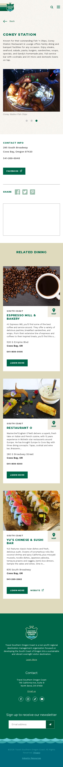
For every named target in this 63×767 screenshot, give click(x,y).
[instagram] (28, 699)
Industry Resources (31, 758)
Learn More (17, 363)
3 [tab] (36, 120)
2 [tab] (31, 120)
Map (54, 314)
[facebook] (21, 699)
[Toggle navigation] (58, 7)
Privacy (36, 753)
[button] (25, 192)
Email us (31, 691)
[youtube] (42, 699)
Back (12, 21)
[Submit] (50, 724)
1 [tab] (26, 120)
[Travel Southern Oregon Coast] (7, 7)
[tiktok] (35, 699)
